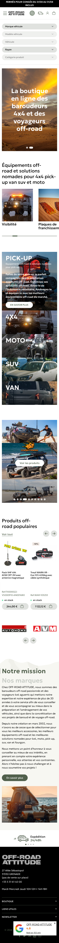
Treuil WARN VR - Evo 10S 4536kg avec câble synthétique (12, 575)
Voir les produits (29, 463)
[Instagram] (39, 935)
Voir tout (7, 534)
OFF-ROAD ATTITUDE (39, 924)
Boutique (8, 901)
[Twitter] (24, 935)
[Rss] (29, 935)
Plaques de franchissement (15, 226)
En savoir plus (19, 304)
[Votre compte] (48, 13)
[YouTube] (34, 935)
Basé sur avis (33, 933)
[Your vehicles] (41, 13)
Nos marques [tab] (22, 680)
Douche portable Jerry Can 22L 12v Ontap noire (43, 574)
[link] (54, 13)
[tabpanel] (29, 754)
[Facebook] (19, 935)
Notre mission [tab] (24, 671)
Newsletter (9, 916)
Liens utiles (9, 909)
